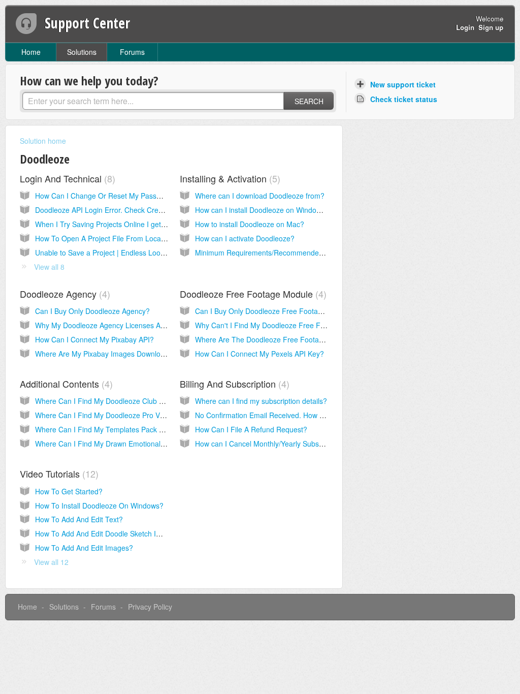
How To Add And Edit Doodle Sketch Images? (108, 533)
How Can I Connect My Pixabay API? (94, 339)
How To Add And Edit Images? (84, 548)
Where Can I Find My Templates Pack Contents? (113, 429)
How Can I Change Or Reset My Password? (105, 196)
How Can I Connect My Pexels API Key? (259, 354)
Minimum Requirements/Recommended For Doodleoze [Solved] (298, 252)
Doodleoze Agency (63, 293)
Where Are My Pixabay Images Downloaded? (108, 354)
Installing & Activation (228, 178)
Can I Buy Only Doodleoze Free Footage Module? (275, 311)
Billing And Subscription (233, 383)
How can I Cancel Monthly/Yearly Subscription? (270, 443)
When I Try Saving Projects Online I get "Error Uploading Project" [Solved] (153, 224)
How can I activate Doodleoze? (245, 238)
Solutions (81, 52)
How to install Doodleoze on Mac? (249, 224)
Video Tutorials (57, 473)
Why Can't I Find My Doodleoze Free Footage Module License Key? (304, 325)
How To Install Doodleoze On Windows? (99, 505)
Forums (132, 52)
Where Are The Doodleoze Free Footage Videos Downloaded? (296, 339)
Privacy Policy (150, 607)
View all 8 (49, 267)
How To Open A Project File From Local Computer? (118, 238)
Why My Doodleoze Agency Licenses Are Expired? (116, 325)
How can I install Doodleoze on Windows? (262, 210)
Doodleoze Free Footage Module (251, 293)
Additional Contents (65, 383)
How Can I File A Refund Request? (251, 429)
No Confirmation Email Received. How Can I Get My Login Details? (302, 415)
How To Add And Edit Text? (79, 519)
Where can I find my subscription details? (261, 401)
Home (31, 52)
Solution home (43, 141)
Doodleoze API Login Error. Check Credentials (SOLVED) (126, 210)
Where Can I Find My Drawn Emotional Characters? (118, 443)
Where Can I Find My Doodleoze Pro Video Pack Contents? (130, 415)
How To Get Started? (69, 491)
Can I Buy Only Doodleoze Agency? (92, 311)
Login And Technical (66, 178)
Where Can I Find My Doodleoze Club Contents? (113, 401)
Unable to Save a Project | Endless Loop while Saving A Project (136, 252)
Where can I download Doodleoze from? (259, 196)
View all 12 (51, 562)
